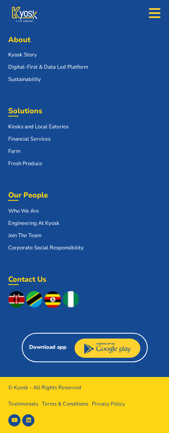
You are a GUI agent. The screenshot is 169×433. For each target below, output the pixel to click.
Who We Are (23, 211)
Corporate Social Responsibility (46, 247)
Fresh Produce (25, 163)
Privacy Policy (108, 404)
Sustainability (24, 79)
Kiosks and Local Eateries (38, 126)
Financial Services (29, 139)
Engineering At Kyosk (33, 223)
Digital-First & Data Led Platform (48, 67)
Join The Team (24, 235)
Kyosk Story (22, 54)
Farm (14, 151)
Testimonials (23, 404)
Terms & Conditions (65, 404)
